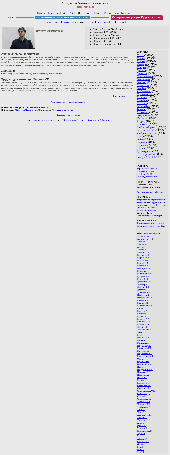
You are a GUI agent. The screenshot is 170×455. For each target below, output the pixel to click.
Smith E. (141, 452)
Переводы (142, 145)
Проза (140, 55)
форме (92, 22)
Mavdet (140, 449)
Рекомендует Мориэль (147, 176)
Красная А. (142, 311)
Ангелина (141, 249)
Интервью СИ (160, 199)
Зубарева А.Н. (143, 292)
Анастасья (142, 244)
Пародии (142, 142)
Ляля (139, 332)
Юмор (140, 136)
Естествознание (146, 130)
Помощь (116, 13)
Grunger (141, 444)
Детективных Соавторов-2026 (151, 226)
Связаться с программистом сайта (68, 102)
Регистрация (54, 13)
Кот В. (140, 308)
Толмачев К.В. (143, 404)
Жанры (57, 22)
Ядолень (141, 433)
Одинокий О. (143, 361)
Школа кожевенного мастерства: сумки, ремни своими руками (62, 17)
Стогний (141, 396)
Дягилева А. (142, 289)
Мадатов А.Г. (143, 337)
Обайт (140, 359)
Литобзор (142, 100)
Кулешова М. (143, 324)
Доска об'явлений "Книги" (95, 120)
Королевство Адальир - (147, 168)
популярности (102, 22)
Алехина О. (142, 241)
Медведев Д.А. (144, 345)
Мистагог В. (143, 351)
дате (112, 22)
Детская (141, 70)
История (141, 67)
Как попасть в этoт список (68, 115)
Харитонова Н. (144, 415)
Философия (143, 106)
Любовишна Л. (144, 329)
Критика (142, 103)
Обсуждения (86, 13)
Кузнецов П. (143, 316)
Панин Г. (141, 367)
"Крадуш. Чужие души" (27, 110)
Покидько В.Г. (143, 372)
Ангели (140, 247)
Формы (65, 22)
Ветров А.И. (143, 265)
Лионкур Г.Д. (143, 327)
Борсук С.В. (142, 263)
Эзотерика (143, 112)
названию (120, 22)
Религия (141, 109)
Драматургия (144, 151)
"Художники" (70, 120)
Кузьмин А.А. (143, 319)
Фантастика (143, 79)
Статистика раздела (124, 96)
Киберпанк (143, 85)
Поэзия (141, 58)
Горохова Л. (143, 271)
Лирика (141, 61)
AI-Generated (144, 91)
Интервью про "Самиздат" (150, 215)
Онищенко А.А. (144, 364)
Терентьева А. (143, 401)
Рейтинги (73, 13)
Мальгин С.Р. (143, 340)
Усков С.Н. (142, 412)
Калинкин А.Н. (144, 300)
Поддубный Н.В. (145, 369)
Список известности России (150, 192)
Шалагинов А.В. (144, 431)
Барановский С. (144, 255)
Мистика (142, 118)
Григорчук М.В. (144, 273)
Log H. (140, 447)
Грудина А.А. (143, 276)
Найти (65, 13)
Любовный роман (147, 127)
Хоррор (141, 121)
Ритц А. (140, 380)
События (142, 97)
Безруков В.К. (143, 257)
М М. (139, 335)
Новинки (97, 13)
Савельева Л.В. (144, 385)
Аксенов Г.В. (143, 236)
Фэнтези (141, 82)
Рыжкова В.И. (143, 383)
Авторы (48, 22)
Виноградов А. (144, 268)
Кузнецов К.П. (144, 313)
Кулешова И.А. (144, 321)
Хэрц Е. (140, 423)
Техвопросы (126, 13)
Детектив (142, 73)
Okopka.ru (151, 207)
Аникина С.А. (143, 252)
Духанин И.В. (143, 287)
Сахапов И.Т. (143, 388)
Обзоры (107, 13)
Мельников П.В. (144, 348)
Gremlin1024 (143, 441)
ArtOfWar (141, 207)
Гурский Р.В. (143, 279)
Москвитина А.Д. (145, 356)
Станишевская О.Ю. (146, 391)
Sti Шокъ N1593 (144, 174)
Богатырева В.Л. (145, 260)
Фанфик (141, 88)
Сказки (141, 148)
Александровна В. (145, 239)
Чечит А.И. (142, 428)
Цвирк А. (141, 425)
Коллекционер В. (145, 305)
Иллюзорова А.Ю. (145, 297)
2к (138, 436)
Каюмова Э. (142, 303)
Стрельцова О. (144, 399)
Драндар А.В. (143, 284)
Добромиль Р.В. (144, 281)
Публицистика (145, 94)
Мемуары (142, 64)
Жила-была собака (145, 171)
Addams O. (142, 439)
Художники (142, 205)
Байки (140, 139)
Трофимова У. (143, 407)
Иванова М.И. (143, 295)
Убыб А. (141, 409)
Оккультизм (143, 115)
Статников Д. (143, 393)
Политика (142, 124)
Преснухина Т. (144, 375)
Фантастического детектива (150, 223)
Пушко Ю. (142, 377)
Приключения (145, 76)
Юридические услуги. (136, 17)
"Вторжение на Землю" (63, 110)
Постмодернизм (146, 154)
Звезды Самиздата (157, 205)
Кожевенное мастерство (40, 120)
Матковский (143, 343)
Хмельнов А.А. (144, 420)
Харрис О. (142, 417)
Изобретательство (147, 133)
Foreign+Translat (146, 157)
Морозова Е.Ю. (144, 353)
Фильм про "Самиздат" (147, 210)
